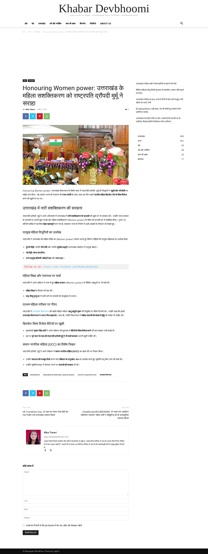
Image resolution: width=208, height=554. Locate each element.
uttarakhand (35, 375)
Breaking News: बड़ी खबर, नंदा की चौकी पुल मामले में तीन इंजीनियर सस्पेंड (158, 110)
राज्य (29, 32)
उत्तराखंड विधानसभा (41, 311)
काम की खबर (71, 23)
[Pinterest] (40, 116)
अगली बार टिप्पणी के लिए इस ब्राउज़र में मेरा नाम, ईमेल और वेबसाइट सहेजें (54, 525)
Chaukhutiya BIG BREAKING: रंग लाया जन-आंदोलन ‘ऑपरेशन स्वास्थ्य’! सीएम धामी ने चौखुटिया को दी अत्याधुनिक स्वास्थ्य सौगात (104, 415)
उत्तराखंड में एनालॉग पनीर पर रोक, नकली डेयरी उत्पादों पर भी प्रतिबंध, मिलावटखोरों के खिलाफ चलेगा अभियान (158, 120)
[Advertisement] (104, 56)
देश (33, 23)
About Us (105, 23)
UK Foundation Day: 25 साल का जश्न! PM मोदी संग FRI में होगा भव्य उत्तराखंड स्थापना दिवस (45, 413)
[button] (181, 23)
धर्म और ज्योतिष (55, 23)
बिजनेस (82, 23)
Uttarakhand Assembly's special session (58, 375)
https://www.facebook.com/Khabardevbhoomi (70, 266)
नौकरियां (93, 23)
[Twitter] (33, 116)
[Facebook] (26, 116)
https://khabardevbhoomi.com (56, 437)
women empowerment (87, 375)
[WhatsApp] (47, 116)
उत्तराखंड (41, 23)
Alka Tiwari (30, 109)
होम (26, 23)
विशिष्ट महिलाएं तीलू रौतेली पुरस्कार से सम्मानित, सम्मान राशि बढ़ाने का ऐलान (160, 91)
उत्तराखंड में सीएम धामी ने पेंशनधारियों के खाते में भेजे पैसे (156, 83)
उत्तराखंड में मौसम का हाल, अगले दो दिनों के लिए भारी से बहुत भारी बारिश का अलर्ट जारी (159, 101)
